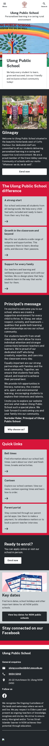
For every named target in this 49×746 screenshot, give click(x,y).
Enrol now (24, 171)
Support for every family (19, 264)
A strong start (13, 200)
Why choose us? (16, 429)
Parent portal (12, 507)
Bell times (10, 453)
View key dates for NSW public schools (24, 616)
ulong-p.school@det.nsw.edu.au (25, 668)
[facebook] (4, 697)
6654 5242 (15, 674)
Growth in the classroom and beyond (21, 232)
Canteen (9, 480)
